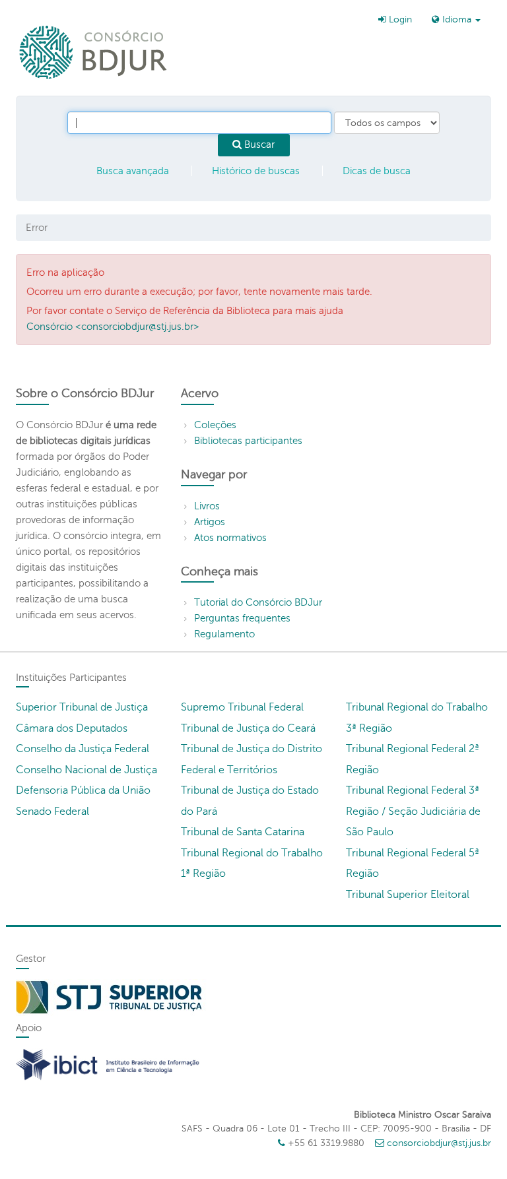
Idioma (457, 19)
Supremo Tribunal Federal (242, 707)
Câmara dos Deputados (71, 728)
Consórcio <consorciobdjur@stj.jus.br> (112, 326)
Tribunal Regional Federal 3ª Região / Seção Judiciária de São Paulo (413, 811)
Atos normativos (230, 537)
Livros (207, 506)
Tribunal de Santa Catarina (242, 832)
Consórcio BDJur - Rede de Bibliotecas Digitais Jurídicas (94, 52)
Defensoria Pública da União (83, 790)
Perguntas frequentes (242, 618)
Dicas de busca (377, 171)
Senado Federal (52, 811)
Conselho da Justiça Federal (82, 749)
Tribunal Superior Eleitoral (407, 895)
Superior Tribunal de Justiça (82, 707)
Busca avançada (132, 171)
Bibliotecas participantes (248, 440)
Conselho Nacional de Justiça (86, 770)
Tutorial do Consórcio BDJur (258, 602)
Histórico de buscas (256, 171)
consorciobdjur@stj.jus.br (439, 1143)
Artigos (209, 522)
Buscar (258, 144)
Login (399, 19)
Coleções (215, 425)
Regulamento (224, 634)
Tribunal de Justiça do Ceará (248, 728)
